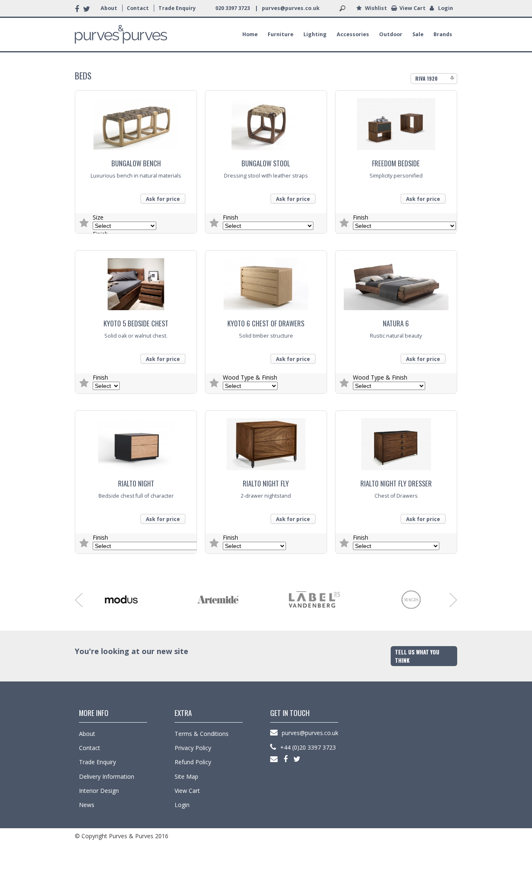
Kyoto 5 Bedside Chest (135, 323)
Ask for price (163, 198)
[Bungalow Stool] (266, 121)
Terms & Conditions (202, 734)
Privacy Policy (193, 748)
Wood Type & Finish (250, 377)
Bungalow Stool (265, 163)
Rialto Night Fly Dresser (396, 483)
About (109, 8)
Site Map (186, 776)
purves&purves (121, 34)
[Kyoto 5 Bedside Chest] (136, 281)
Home (250, 34)
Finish (230, 217)
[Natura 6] (396, 281)
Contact (138, 8)
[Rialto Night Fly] (266, 441)
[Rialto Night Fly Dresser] (396, 441)
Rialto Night (136, 483)
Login (445, 8)
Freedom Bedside (396, 163)
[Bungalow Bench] (136, 121)
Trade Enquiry (177, 8)
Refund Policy (193, 762)
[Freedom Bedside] (396, 121)
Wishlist (376, 8)
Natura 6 (396, 323)
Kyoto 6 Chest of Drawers (265, 323)
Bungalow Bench (136, 163)
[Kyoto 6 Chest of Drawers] (266, 281)
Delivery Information (106, 776)
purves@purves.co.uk (291, 8)
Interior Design (99, 791)
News (86, 805)
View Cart (412, 8)
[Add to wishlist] (84, 223)
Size (98, 217)
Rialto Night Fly (266, 483)
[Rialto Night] (136, 441)
